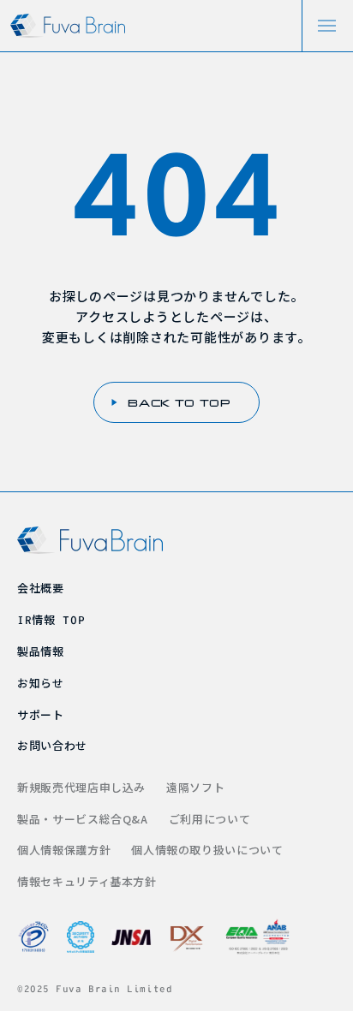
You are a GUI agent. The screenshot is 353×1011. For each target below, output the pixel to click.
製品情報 (40, 651)
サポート (40, 714)
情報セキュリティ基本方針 (87, 881)
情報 (51, 619)
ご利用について (210, 819)
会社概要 (40, 588)
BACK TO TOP (179, 402)
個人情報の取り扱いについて (207, 850)
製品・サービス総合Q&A (82, 819)
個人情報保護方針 (64, 850)
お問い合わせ (52, 745)
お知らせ (40, 683)
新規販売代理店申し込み (81, 787)
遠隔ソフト (195, 787)
